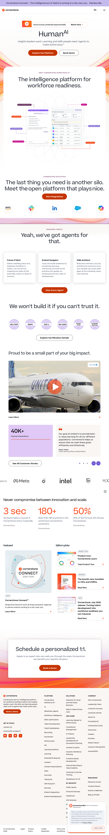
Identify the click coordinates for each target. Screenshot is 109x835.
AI (45, 707)
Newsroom (92, 730)
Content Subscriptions (53, 767)
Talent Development (52, 724)
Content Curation (73, 747)
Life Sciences (71, 800)
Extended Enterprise (52, 758)
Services (47, 788)
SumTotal (48, 775)
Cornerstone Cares (95, 726)
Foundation (92, 721)
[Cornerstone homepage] (23, 696)
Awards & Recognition (96, 747)
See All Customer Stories (25, 463)
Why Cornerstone (94, 700)
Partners (91, 738)
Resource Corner (94, 782)
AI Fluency (70, 734)
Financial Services (73, 792)
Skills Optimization (51, 720)
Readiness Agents (51, 711)
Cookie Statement (45, 830)
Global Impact (93, 743)
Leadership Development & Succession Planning (74, 740)
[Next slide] (98, 463)
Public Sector (71, 787)
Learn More (14, 417)
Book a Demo (50, 668)
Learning (47, 754)
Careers (91, 734)
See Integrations (54, 196)
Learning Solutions (51, 749)
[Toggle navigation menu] (103, 10)
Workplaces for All (73, 779)
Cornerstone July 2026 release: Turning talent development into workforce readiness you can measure (80, 597)
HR (45, 745)
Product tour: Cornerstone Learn (70, 550)
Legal (22, 829)
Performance (49, 741)
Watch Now (76, 24)
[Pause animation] (105, 491)
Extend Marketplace (52, 796)
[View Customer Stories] (54, 480)
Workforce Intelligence (53, 715)
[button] (79, 463)
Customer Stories (95, 713)
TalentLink (48, 779)
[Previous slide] (94, 463)
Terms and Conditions (61, 830)
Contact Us (7, 727)
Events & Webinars (95, 790)
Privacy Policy (31, 830)
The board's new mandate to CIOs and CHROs (76, 573)
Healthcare (70, 796)
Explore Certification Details (54, 337)
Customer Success (95, 709)
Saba (46, 771)
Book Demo (69, 53)
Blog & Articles (94, 795)
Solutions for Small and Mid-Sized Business (73, 702)
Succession (48, 737)
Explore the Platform (42, 53)
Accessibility (93, 751)
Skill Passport (49, 784)
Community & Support (12, 731)
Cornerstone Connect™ (13, 550)
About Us (91, 717)
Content (47, 762)
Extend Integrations (52, 792)
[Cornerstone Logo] (10, 10)
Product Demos (94, 786)
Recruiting (48, 732)
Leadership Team (94, 704)
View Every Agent (54, 290)
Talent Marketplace (51, 728)
